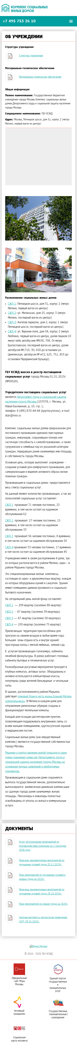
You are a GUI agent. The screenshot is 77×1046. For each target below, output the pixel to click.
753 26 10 (19, 21)
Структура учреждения (31, 55)
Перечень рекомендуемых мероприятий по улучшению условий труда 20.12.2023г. (41, 862)
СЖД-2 (12, 313)
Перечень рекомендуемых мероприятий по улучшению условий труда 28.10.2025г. (41, 891)
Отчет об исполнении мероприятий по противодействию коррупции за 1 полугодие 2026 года (42, 846)
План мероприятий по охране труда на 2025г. (43, 904)
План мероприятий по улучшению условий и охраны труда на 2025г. (42, 877)
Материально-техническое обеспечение (40, 77)
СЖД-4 (12, 331)
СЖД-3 (12, 322)
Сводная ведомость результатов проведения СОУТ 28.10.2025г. (43, 919)
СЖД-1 (12, 304)
